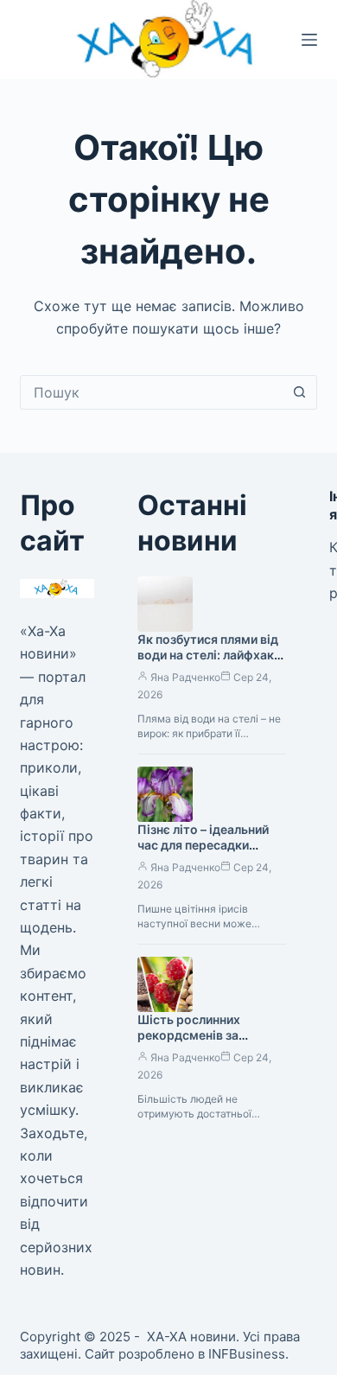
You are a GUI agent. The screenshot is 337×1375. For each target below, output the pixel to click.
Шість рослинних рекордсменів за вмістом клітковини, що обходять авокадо (210, 1044)
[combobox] (152, 392)
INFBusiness (246, 1354)
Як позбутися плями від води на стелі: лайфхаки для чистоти (209, 655)
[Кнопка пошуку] (299, 392)
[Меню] (309, 40)
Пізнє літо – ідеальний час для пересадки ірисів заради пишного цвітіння (204, 854)
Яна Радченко (185, 677)
